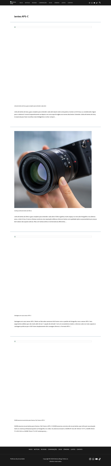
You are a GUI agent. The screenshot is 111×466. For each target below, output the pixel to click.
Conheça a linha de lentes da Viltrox (23, 210)
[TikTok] (96, 3)
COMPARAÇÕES (43, 2)
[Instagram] (89, 3)
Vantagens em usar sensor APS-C (22, 315)
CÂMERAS (56, 2)
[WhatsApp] (92, 3)
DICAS (50, 2)
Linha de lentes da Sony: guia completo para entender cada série (30, 106)
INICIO (21, 2)
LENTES (64, 2)
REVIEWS (34, 2)
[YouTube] (94, 3)
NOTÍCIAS (27, 2)
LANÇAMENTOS (19, 422)
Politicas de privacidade (17, 459)
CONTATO (70, 2)
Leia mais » (17, 121)
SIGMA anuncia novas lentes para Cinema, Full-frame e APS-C (29, 420)
